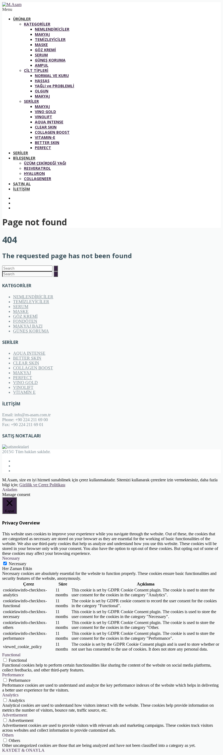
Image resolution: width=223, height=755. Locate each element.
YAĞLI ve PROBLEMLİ (54, 85)
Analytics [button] (10, 695)
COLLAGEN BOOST (52, 132)
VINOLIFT (43, 116)
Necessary (17, 563)
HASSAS (42, 80)
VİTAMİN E (24, 392)
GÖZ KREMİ (45, 49)
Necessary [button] (11, 558)
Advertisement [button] (14, 715)
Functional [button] (11, 654)
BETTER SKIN (47, 142)
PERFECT (43, 147)
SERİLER (31, 101)
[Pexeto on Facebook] (117, 198)
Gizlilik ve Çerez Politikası (42, 484)
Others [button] (8, 735)
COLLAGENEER (37, 178)
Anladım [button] (9, 489)
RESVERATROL (37, 168)
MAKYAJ (42, 34)
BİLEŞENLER (24, 158)
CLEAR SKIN (46, 127)
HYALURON (34, 173)
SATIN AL (22, 183)
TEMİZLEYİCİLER (50, 39)
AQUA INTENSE (49, 121)
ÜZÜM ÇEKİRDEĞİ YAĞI (45, 163)
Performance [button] (13, 675)
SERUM (41, 54)
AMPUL (41, 65)
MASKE (41, 44)
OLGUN (41, 91)
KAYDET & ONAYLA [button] (23, 750)
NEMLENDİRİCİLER (52, 29)
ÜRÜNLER (22, 18)
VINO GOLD (45, 111)
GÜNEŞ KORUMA (50, 60)
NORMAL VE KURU (52, 75)
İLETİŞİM (21, 188)
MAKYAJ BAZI (27, 326)
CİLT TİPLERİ (36, 70)
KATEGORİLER (37, 24)
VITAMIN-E (45, 137)
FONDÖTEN (25, 321)
